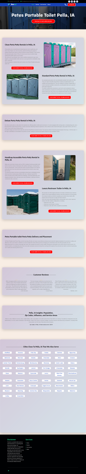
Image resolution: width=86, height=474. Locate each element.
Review (37, 4)
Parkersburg (20, 363)
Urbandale (59, 368)
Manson (20, 373)
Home (33, 4)
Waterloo (72, 391)
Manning (20, 391)
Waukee (72, 368)
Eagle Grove (46, 385)
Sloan (7, 373)
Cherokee (46, 358)
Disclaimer (11, 439)
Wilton (72, 385)
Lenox (46, 373)
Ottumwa (46, 363)
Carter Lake (59, 363)
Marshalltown (72, 373)
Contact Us (71, 4)
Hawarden (20, 380)
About (48, 4)
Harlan (46, 380)
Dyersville (33, 373)
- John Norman (24, 290)
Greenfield (20, 396)
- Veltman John (73, 290)
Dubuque (33, 385)
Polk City (33, 352)
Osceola (20, 352)
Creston (72, 358)
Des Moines (20, 385)
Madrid (7, 380)
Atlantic (33, 358)
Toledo (46, 352)
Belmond (7, 358)
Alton (59, 358)
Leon (7, 385)
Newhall (59, 380)
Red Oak (20, 358)
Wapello (59, 391)
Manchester (59, 385)
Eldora (72, 363)
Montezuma (33, 363)
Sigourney (72, 352)
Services (29, 439)
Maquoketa (46, 391)
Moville (7, 368)
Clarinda (59, 352)
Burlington (20, 368)
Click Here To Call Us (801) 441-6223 (43, 21)
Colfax (7, 396)
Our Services (43, 4)
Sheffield (7, 352)
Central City (33, 391)
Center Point (7, 363)
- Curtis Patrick (49, 290)
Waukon (7, 391)
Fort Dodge (46, 368)
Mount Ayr (72, 380)
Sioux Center (33, 380)
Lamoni (33, 368)
